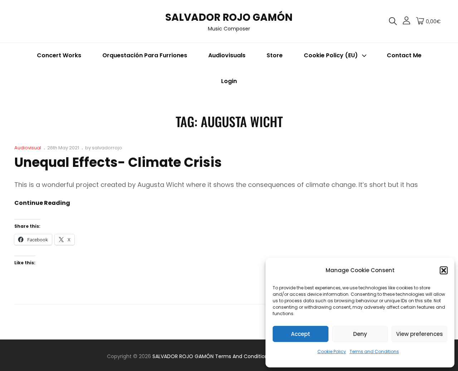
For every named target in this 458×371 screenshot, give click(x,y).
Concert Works (59, 55)
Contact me (404, 55)
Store (275, 55)
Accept (300, 334)
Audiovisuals (226, 55)
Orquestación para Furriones (144, 55)
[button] (443, 270)
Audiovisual (27, 147)
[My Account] (406, 21)
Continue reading (42, 203)
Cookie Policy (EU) (331, 55)
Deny (360, 334)
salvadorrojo (107, 147)
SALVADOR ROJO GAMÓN (229, 17)
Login (229, 81)
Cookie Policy (331, 351)
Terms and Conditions (374, 351)
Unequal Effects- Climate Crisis (118, 162)
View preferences (419, 334)
